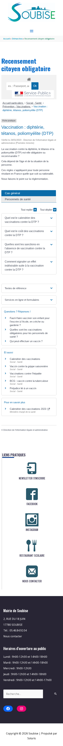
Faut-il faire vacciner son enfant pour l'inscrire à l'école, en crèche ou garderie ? (30, 322)
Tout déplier (46, 209)
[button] (29, 219)
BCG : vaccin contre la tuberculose (29, 380)
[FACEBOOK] (31, 494)
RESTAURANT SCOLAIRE (32, 556)
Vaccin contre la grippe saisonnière (29, 366)
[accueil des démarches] (29, 78)
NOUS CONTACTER (32, 581)
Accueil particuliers (13, 103)
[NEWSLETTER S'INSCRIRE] (31, 468)
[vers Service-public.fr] (33, 94)
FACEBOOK (32, 504)
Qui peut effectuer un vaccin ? (26, 341)
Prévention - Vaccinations (17, 106)
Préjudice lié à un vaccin (23, 388)
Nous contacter (12, 636)
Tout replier (27, 209)
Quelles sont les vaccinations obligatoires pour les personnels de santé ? (29, 333)
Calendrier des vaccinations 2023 (28, 408)
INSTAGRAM (32, 530)
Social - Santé (34, 103)
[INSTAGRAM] (31, 519)
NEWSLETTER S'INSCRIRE (32, 478)
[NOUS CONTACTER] (31, 571)
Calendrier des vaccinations (25, 359)
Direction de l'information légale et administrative (25, 430)
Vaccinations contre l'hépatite (25, 373)
